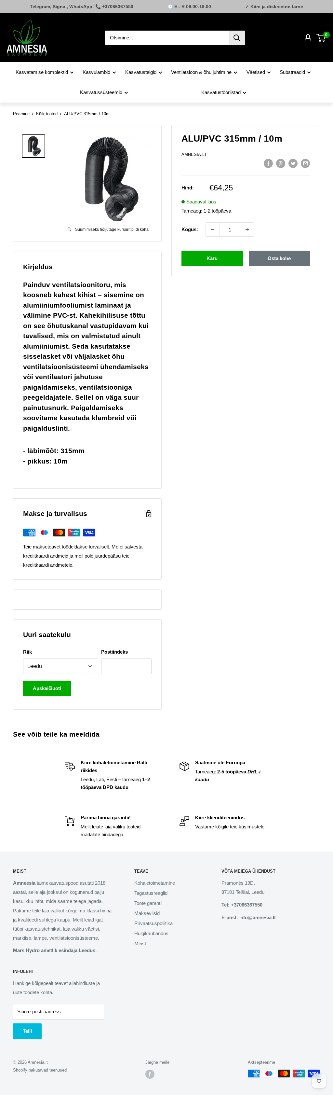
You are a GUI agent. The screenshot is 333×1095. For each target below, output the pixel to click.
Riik (27, 652)
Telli (27, 1031)
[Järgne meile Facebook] (149, 1074)
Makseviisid (147, 913)
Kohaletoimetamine (154, 883)
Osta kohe (279, 258)
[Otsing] (237, 38)
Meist (140, 943)
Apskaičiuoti (47, 688)
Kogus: (189, 229)
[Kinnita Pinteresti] (280, 163)
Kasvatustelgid (140, 72)
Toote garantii (148, 903)
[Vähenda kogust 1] (213, 229)
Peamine (21, 113)
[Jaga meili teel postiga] (305, 163)
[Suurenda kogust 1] (247, 229)
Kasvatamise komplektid (42, 72)
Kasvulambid (96, 72)
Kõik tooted (47, 113)
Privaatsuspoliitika (153, 923)
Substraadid (292, 72)
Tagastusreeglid (150, 893)
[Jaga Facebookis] (268, 163)
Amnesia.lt (194, 154)
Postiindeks (114, 652)
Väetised (255, 72)
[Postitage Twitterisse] (293, 163)
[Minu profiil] (308, 37)
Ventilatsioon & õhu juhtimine (201, 72)
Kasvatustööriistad (221, 92)
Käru (212, 258)
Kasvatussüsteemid (101, 92)
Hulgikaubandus (151, 933)
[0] (321, 38)
